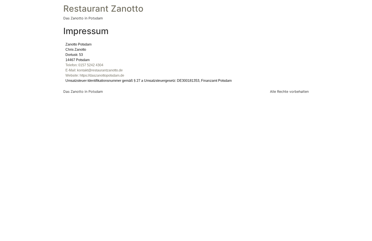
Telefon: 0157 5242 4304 (84, 65)
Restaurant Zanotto (103, 8)
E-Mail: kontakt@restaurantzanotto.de (94, 70)
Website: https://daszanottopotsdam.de (94, 75)
